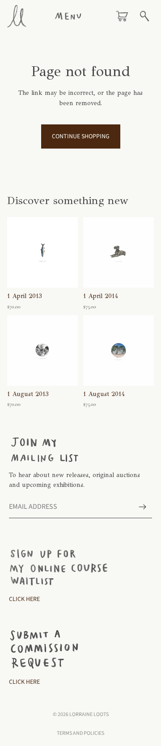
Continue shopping (81, 136)
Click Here (24, 599)
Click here (24, 682)
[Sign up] (142, 506)
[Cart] (122, 16)
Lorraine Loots (89, 714)
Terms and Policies (80, 733)
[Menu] (68, 16)
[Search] (144, 16)
